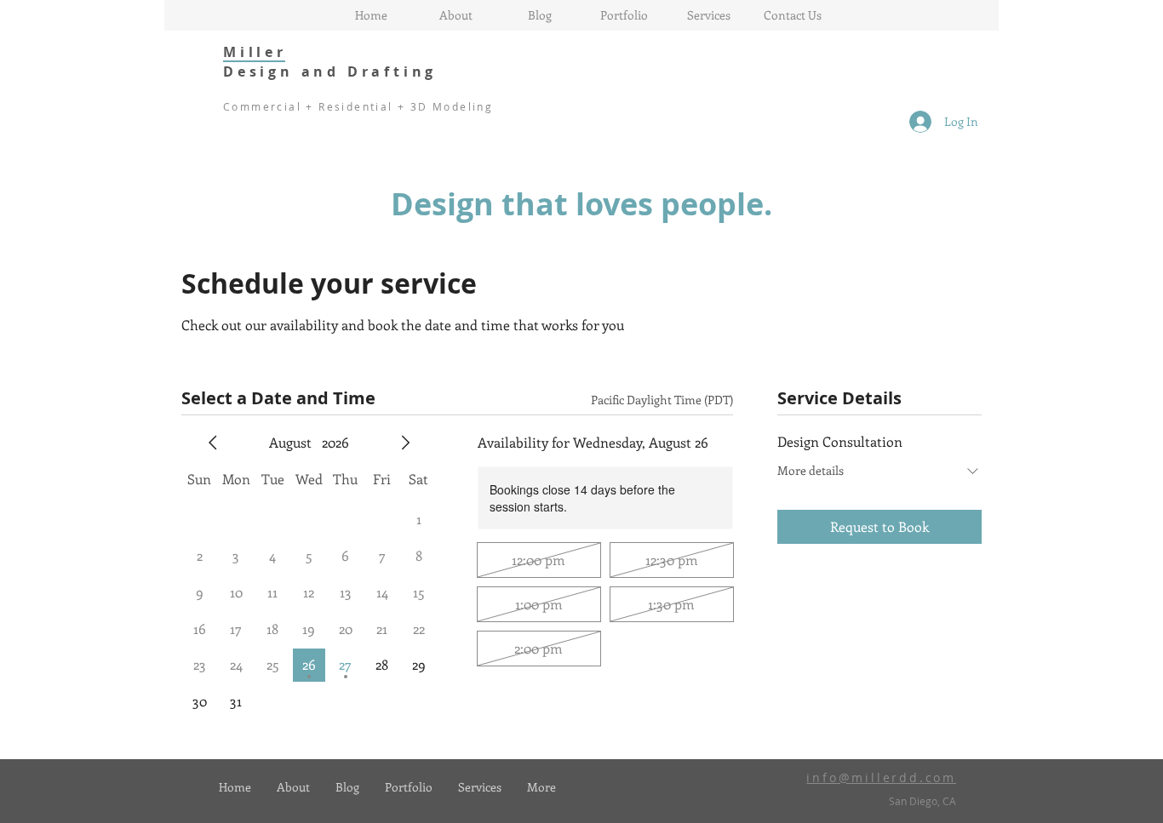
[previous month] (213, 442)
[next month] (405, 442)
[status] (662, 400)
